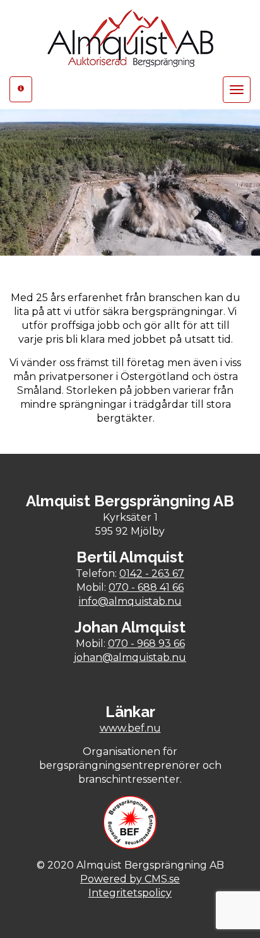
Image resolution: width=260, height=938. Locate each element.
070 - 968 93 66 (146, 644)
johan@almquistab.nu (130, 657)
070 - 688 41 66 (146, 587)
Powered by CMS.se (130, 879)
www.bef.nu (130, 728)
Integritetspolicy (130, 893)
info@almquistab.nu (130, 601)
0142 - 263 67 (151, 573)
